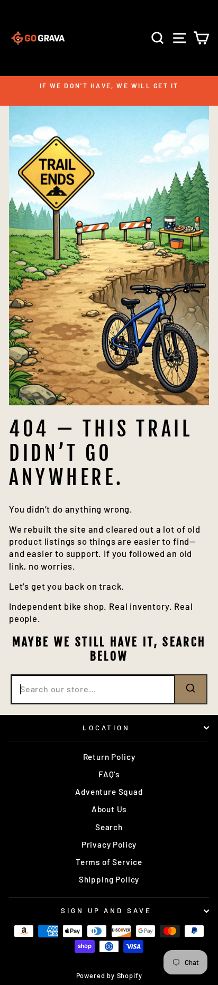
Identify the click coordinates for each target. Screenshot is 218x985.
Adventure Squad (108, 791)
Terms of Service (109, 862)
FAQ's (109, 774)
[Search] (190, 689)
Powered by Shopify (109, 975)
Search (109, 827)
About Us (109, 809)
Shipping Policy (109, 879)
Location (107, 727)
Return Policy (109, 756)
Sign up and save (106, 910)
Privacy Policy (109, 844)
